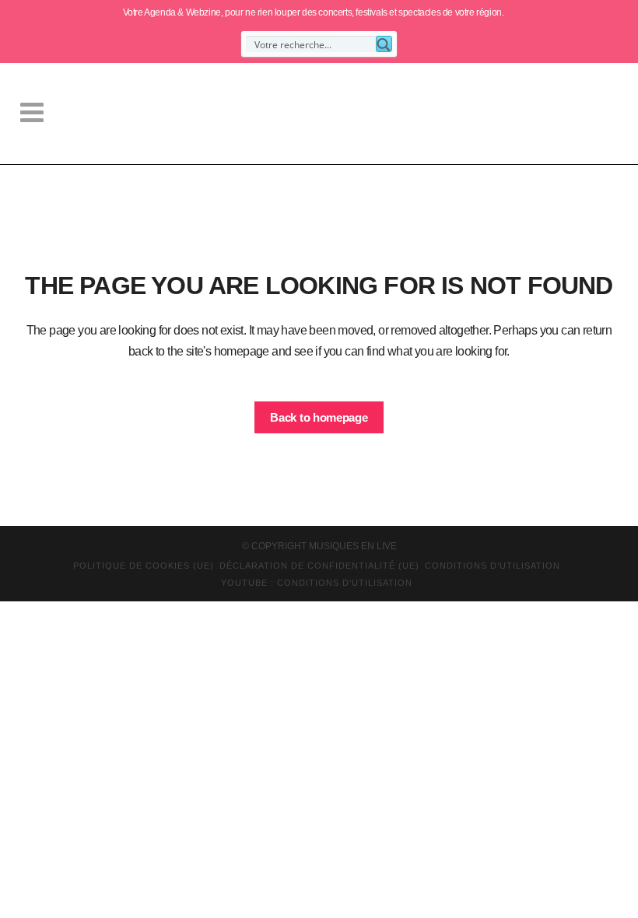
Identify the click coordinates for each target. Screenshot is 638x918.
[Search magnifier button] (384, 44)
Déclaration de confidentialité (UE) (319, 565)
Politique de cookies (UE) (143, 565)
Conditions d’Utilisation (492, 565)
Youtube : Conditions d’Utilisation (316, 582)
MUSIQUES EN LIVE (353, 546)
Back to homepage (318, 417)
